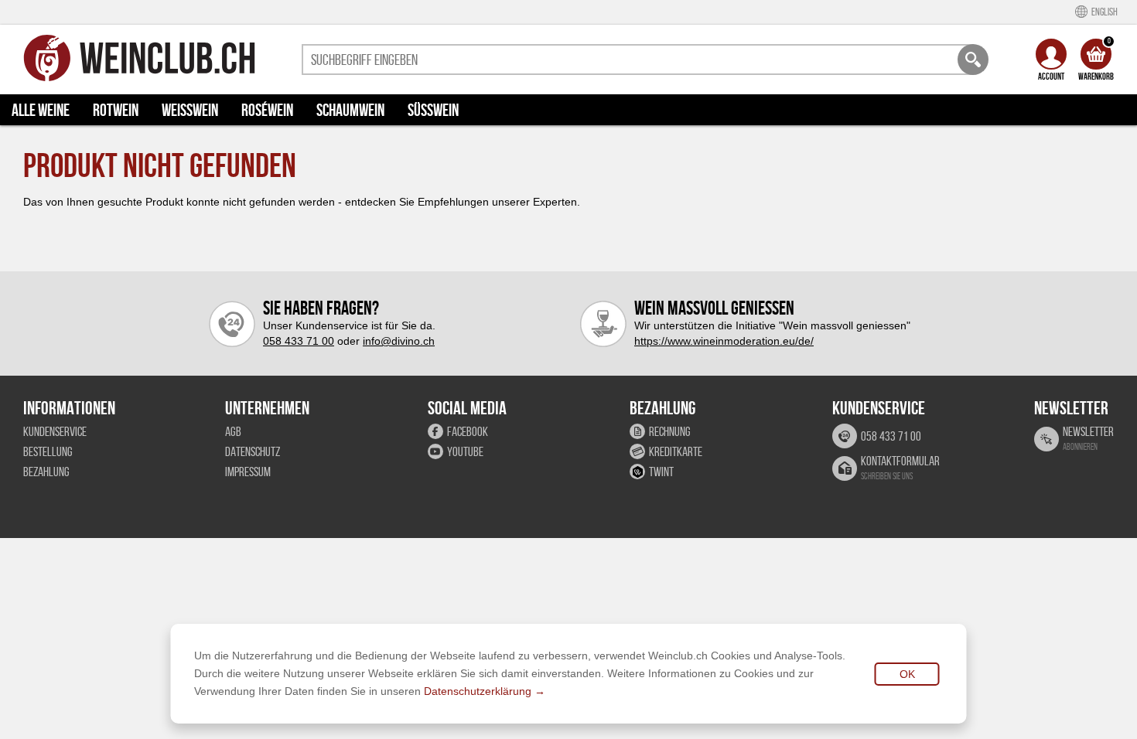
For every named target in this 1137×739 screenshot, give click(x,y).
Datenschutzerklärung (477, 691)
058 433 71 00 (298, 341)
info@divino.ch (399, 341)
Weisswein (190, 109)
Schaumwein (350, 109)
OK (907, 674)
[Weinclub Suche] (973, 59)
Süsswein (433, 109)
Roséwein (267, 109)
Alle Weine (41, 109)
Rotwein (115, 109)
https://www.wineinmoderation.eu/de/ (724, 341)
